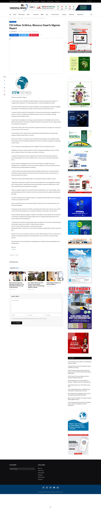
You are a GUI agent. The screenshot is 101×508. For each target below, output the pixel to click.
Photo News (21, 14)
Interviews (36, 14)
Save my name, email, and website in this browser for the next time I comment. (30, 318)
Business (71, 14)
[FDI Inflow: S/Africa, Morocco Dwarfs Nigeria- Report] (36, 56)
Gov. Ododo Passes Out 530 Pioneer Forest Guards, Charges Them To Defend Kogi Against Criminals (36, 285)
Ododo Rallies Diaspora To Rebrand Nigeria (54, 283)
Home (14, 14)
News (28, 14)
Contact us (57, 1)
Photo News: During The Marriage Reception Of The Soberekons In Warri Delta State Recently (16, 285)
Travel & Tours (55, 14)
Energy (64, 14)
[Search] (91, 14)
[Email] (4, 94)
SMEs (42, 14)
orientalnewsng (13, 31)
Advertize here (50, 1)
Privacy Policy (36, 1)
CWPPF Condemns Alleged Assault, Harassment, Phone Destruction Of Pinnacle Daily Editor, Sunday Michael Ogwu (79, 372)
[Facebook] (4, 80)
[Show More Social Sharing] (40, 35)
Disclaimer (43, 1)
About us (22, 1)
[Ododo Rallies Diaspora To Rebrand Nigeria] (55, 276)
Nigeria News (13, 21)
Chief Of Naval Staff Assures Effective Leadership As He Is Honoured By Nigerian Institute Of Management (79, 404)
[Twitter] (4, 84)
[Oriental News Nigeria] (18, 7)
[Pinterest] (4, 91)
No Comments (28, 31)
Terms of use (29, 1)
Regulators (80, 14)
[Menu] (10, 14)
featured (12, 255)
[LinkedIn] (4, 87)
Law (47, 14)
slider (17, 255)
